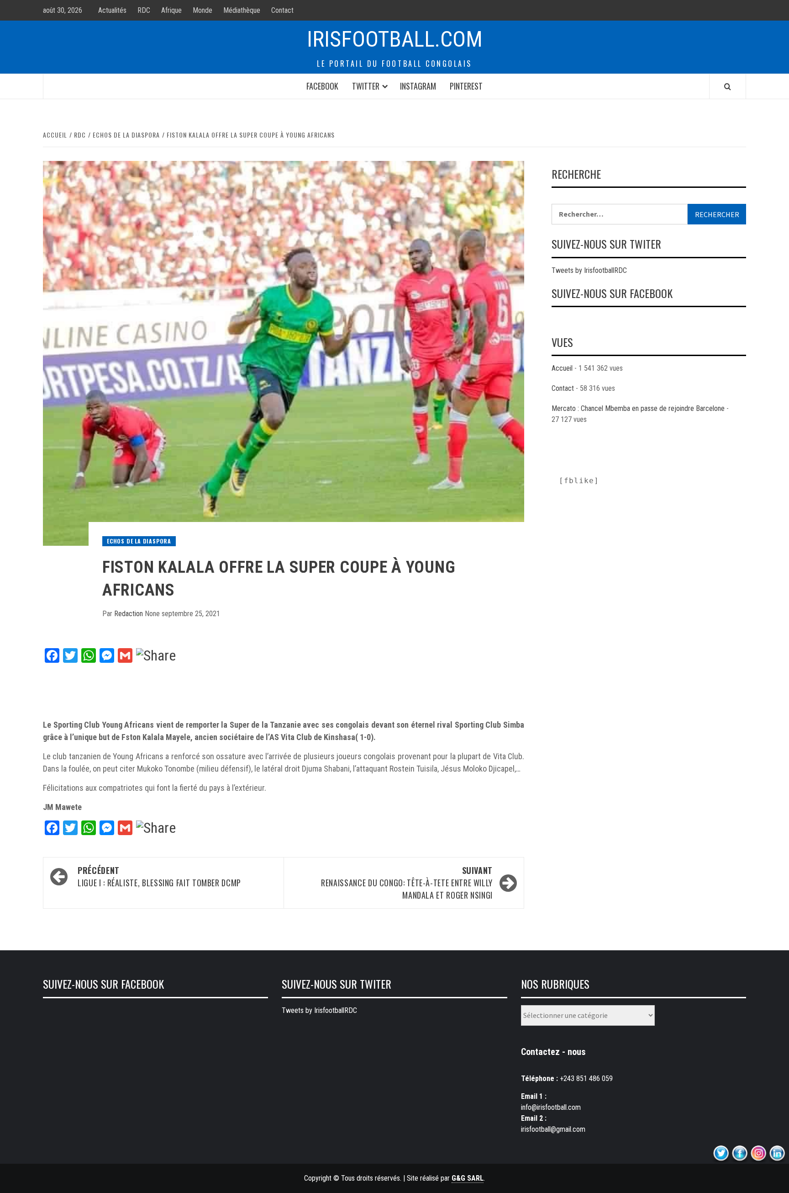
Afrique (171, 10)
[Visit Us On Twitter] (720, 1153)
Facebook (322, 86)
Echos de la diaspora (139, 541)
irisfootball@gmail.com (553, 1129)
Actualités (112, 10)
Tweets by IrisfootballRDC (589, 270)
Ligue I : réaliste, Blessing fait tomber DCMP (159, 876)
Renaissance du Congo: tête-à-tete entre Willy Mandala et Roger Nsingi (407, 882)
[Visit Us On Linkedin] (777, 1153)
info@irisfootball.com (551, 1107)
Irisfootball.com (395, 39)
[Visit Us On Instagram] (758, 1153)
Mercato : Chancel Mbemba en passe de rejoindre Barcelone (638, 408)
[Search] (727, 86)
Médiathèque (241, 10)
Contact (282, 10)
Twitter (365, 86)
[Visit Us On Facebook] (739, 1153)
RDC (143, 10)
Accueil (562, 368)
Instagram (418, 86)
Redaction (129, 613)
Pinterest (466, 86)
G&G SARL (468, 1178)
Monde (202, 10)
